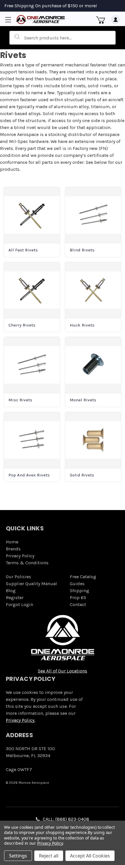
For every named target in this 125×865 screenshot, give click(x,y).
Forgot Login (19, 604)
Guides (77, 583)
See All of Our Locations (62, 671)
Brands (13, 549)
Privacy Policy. (20, 720)
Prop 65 (78, 597)
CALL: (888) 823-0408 (66, 819)
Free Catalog (83, 576)
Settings (18, 856)
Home (12, 542)
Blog (11, 590)
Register (15, 597)
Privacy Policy (20, 555)
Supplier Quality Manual (31, 583)
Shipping (79, 590)
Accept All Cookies (90, 856)
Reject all (48, 856)
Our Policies (18, 576)
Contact (78, 604)
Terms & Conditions (27, 562)
